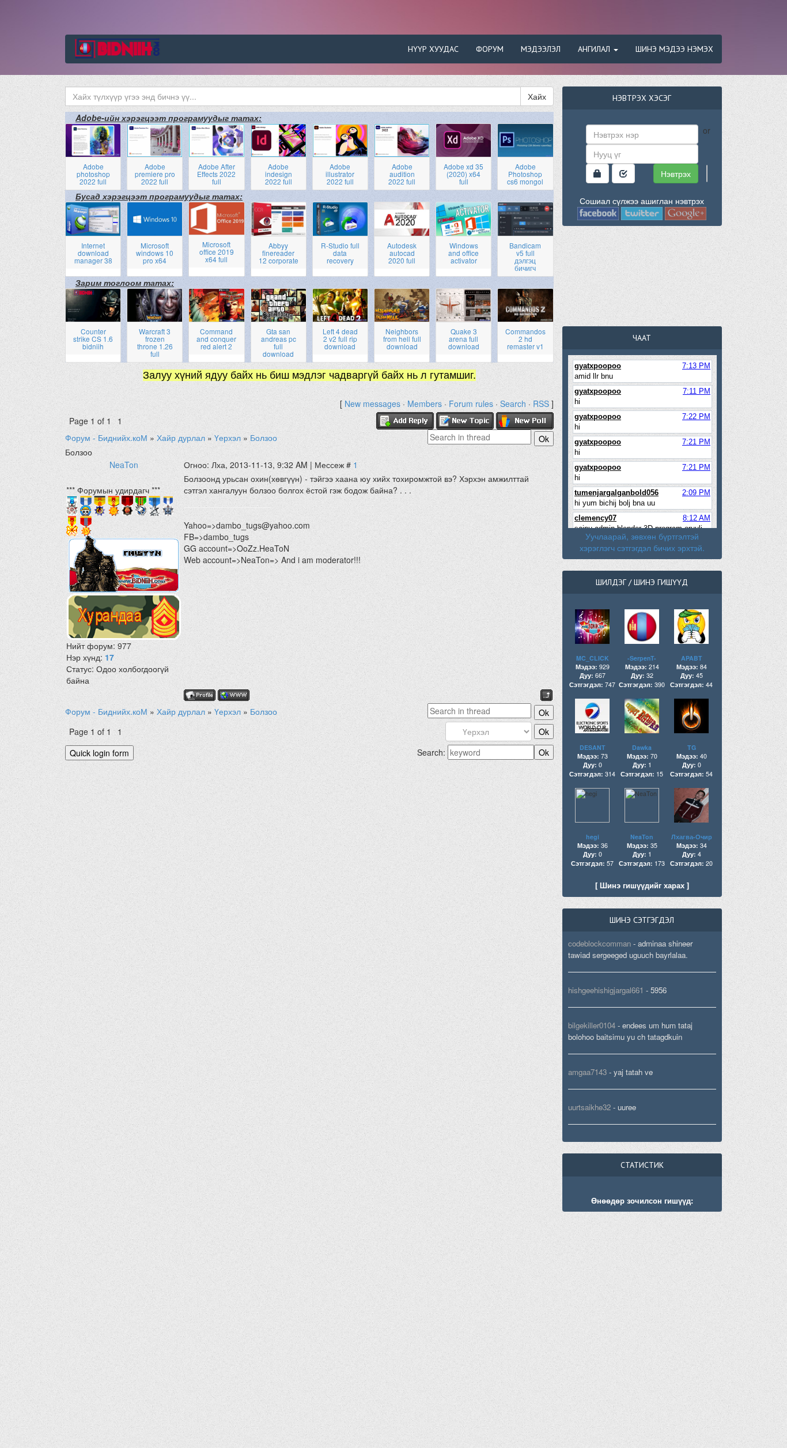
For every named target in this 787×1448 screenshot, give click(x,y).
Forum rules (471, 403)
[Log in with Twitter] (642, 212)
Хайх (537, 96)
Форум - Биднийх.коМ (106, 437)
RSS (541, 403)
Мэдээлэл (541, 49)
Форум (490, 49)
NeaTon (123, 464)
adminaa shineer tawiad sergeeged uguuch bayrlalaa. (630, 949)
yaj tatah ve (633, 1071)
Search (513, 403)
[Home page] (233, 695)
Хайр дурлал (181, 437)
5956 (658, 990)
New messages (372, 403)
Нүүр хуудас (433, 49)
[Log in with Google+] (685, 212)
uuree (627, 1107)
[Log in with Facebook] (598, 212)
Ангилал (595, 49)
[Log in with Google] (706, 173)
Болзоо (263, 437)
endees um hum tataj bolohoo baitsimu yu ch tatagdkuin (630, 1031)
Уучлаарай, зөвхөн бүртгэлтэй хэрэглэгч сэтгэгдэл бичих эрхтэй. (642, 541)
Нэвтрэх (676, 173)
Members (424, 403)
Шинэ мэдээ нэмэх (674, 49)
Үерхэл (227, 437)
